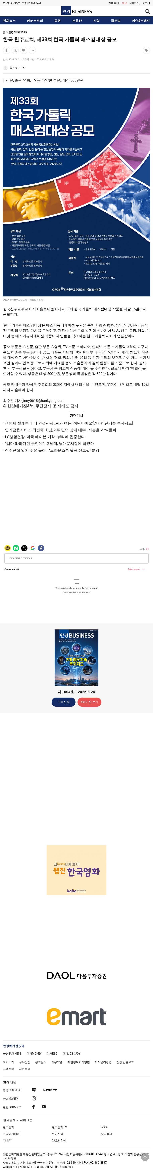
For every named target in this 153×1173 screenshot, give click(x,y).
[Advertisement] (76, 779)
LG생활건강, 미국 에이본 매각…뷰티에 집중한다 (45, 436)
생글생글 (106, 1133)
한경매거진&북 (11, 3)
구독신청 (64, 702)
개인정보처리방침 (79, 1062)
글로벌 (116, 21)
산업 (96, 21)
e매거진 (134, 3)
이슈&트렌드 (141, 21)
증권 (57, 21)
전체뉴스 (9, 21)
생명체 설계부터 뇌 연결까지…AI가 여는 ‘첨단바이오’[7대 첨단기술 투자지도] (69, 423)
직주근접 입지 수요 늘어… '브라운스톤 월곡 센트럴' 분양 (52, 450)
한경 (12, 1053)
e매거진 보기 (89, 702)
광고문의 (40, 1062)
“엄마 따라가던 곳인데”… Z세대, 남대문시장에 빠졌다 (49, 443)
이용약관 (57, 1062)
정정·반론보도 (125, 1062)
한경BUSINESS (18, 32)
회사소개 (8, 1062)
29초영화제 (59, 1140)
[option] (76, 870)
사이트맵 (24, 1068)
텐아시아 (57, 1133)
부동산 (77, 21)
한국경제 (8, 1127)
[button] (146, 3)
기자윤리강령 (103, 1062)
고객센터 (8, 1068)
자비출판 (114, 3)
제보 (124, 3)
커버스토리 (35, 21)
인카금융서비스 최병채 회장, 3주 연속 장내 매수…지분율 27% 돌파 (60, 430)
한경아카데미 (11, 1133)
